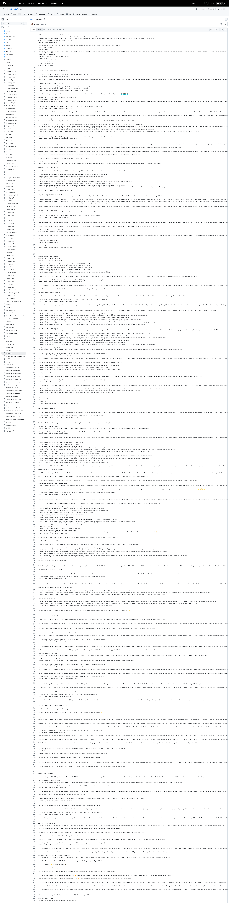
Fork (212, 9)
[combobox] (15, 27)
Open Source (42, 3)
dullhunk (8, 9)
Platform (11, 3)
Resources (30, 3)
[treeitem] (13, 353)
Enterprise (53, 3)
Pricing (62, 3)
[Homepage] (4, 3)
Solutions (20, 3)
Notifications (201, 9)
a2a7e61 (212, 24)
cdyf (16, 9)
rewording (43, 24)
